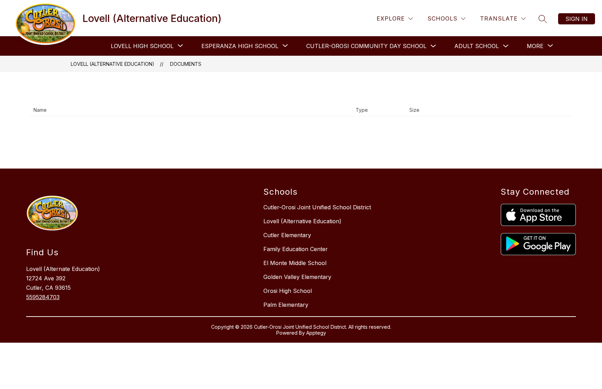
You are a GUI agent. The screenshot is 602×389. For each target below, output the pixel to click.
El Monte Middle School (294, 262)
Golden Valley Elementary (297, 276)
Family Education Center (295, 249)
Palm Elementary (285, 304)
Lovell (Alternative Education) (112, 64)
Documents (185, 64)
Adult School (476, 45)
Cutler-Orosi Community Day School (366, 45)
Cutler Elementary (287, 235)
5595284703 (43, 297)
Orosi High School (287, 290)
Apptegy (316, 333)
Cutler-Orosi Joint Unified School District (317, 207)
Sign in (576, 18)
